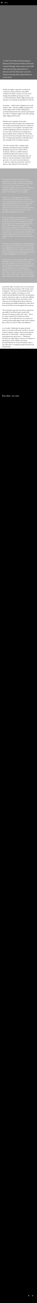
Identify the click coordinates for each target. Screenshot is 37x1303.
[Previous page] (29, 1296)
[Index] (1, 2)
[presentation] (18, 41)
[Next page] (32, 1296)
